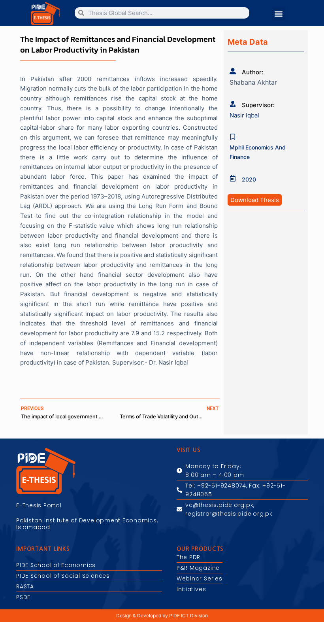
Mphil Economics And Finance (258, 152)
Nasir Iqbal (244, 115)
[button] (278, 14)
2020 (249, 179)
